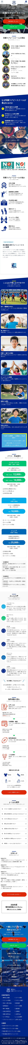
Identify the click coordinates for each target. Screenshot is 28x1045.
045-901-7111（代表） (14, 956)
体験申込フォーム (6, 715)
